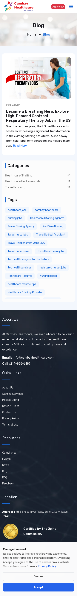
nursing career (48, 275)
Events (6, 459)
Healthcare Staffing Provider (25, 292)
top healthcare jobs (19, 267)
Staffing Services (12, 393)
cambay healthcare (46, 210)
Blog (4, 471)
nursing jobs (15, 218)
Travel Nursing (15, 187)
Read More (20, 145)
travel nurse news (18, 251)
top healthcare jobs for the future (28, 259)
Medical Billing (10, 399)
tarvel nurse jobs (18, 234)
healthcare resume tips (22, 284)
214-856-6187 (16, 363)
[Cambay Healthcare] (18, 6)
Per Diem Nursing (53, 226)
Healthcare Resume (20, 275)
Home (31, 34)
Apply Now (58, 6)
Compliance (9, 452)
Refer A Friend (10, 406)
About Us (7, 387)
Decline (38, 576)
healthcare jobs (17, 210)
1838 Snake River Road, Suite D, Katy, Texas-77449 (35, 514)
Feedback (8, 483)
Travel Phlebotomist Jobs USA (26, 243)
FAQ (4, 477)
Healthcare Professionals (22, 181)
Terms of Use (10, 424)
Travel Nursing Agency (21, 226)
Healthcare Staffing (19, 175)
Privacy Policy (10, 418)
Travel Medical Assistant (50, 234)
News (5, 465)
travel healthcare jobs (51, 251)
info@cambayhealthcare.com (28, 357)
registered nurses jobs (53, 267)
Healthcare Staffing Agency (47, 218)
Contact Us (9, 412)
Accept (38, 587)
